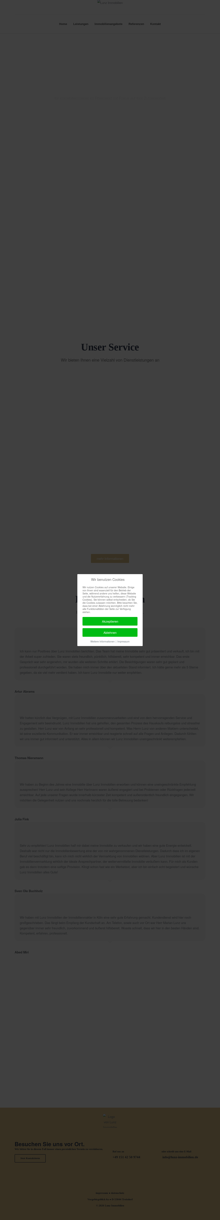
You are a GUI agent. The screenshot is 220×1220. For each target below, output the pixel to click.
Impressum (123, 641)
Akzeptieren (110, 621)
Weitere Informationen (102, 641)
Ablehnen (110, 632)
